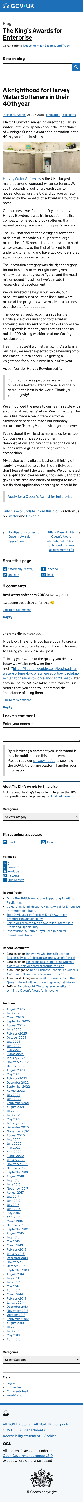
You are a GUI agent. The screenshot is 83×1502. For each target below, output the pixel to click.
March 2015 (15, 1245)
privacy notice (44, 760)
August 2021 (15, 1107)
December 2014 (17, 1258)
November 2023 (18, 1062)
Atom (50, 842)
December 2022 (18, 1082)
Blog (7, 23)
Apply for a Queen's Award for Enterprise (40, 496)
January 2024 (16, 1058)
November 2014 (17, 1262)
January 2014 (16, 1302)
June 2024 (14, 1046)
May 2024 (14, 1050)
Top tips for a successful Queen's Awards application (24, 536)
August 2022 (16, 1090)
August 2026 (16, 1009)
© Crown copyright (41, 1492)
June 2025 (14, 1029)
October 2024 (16, 1037)
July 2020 (13, 1139)
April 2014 (14, 1290)
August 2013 (15, 1323)
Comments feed (17, 1391)
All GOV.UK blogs (16, 1424)
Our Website (16, 880)
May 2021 (13, 1119)
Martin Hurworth (14, 115)
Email (50, 575)
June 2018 (14, 1184)
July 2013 (13, 1327)
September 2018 (18, 1172)
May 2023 (14, 1074)
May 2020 (14, 1147)
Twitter (13, 516)
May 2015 (13, 1241)
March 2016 (15, 1221)
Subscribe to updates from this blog (31, 511)
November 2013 (17, 1311)
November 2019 (17, 1164)
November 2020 (18, 1131)
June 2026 (14, 1013)
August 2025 (16, 1025)
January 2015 (16, 1254)
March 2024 (15, 1054)
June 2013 (14, 1331)
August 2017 (15, 1192)
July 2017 (13, 1196)
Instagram (14, 875)
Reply (7, 617)
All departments (32, 1430)
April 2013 (14, 1339)
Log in (11, 1383)
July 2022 (13, 1095)
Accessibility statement (21, 1436)
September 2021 (18, 1103)
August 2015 (15, 1233)
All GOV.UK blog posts (51, 1424)
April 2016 (14, 1217)
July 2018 (13, 1180)
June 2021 (14, 1115)
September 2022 (18, 1086)
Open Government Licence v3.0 (28, 1455)
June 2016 (14, 1209)
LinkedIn (32, 516)
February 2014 (16, 1298)
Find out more (60, 796)
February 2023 (17, 1078)
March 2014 (15, 1294)
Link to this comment (17, 610)
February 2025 (17, 1033)
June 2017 (13, 1200)
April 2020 (14, 1151)
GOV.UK (9, 1430)
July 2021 (13, 1111)
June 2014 (14, 1282)
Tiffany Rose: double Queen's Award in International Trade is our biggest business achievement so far (60, 541)
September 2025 (18, 1021)
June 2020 (14, 1143)
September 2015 (18, 1229)
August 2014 (15, 1274)
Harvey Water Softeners (22, 178)
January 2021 (16, 1123)
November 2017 (17, 1188)
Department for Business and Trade (46, 45)
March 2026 (15, 1017)
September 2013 (18, 1319)
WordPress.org (16, 1395)
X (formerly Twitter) (20, 569)
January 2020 (16, 1160)
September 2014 (18, 1270)
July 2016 (13, 1205)
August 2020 (16, 1135)
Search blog (14, 58)
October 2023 (16, 1066)
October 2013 (16, 1315)
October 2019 (16, 1168)
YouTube (13, 871)
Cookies (50, 1436)
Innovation (53, 115)
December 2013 (17, 1306)
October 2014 (16, 1266)
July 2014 (13, 1278)
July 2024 (13, 1041)
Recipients (69, 115)
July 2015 (13, 1237)
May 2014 (13, 1286)
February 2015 (16, 1249)
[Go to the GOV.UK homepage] (18, 5)
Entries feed (15, 1387)
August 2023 (16, 1070)
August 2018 (15, 1176)
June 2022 (14, 1099)
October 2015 (16, 1225)
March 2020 (15, 1156)
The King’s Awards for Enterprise (32, 34)
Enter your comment (19, 723)
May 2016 (13, 1213)
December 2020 (18, 1127)
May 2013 (13, 1335)
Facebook (52, 569)
